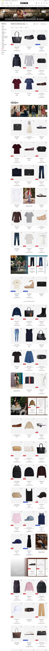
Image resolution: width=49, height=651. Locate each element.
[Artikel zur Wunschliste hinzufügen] (21, 31)
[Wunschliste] (44, 3)
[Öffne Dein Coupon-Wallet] (36, 3)
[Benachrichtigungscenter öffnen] (41, 3)
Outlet (3, 0)
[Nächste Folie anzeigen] (46, 111)
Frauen (21, 16)
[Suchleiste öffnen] (38, 5)
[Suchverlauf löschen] (46, 5)
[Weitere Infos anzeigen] (16, 51)
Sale (16, 27)
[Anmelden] (39, 3)
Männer (24, 16)
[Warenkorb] (47, 3)
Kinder (28, 16)
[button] (36, 24)
